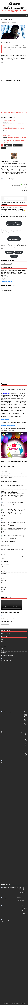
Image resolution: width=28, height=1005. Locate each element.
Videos (2, 591)
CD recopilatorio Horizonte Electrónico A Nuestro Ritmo (13, 470)
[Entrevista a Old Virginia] (13, 660)
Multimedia (3, 582)
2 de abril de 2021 (6, 22)
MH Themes (23, 1003)
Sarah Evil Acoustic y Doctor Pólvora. (25, 716)
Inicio (2, 639)
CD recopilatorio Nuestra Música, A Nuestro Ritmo (12, 473)
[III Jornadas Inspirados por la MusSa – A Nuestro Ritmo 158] (13, 921)
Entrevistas (17, 513)
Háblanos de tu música (8, 285)
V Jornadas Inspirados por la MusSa (9, 481)
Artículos (10, 498)
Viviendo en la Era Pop (6, 594)
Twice (3, 148)
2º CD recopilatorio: (14, 223)
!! (13, 554)
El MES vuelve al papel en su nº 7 (8, 477)
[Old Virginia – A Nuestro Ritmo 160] (8, 898)
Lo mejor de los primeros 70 (14, 502)
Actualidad (3, 569)
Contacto (14, 256)
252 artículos (15, 161)
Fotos (2, 578)
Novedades (3, 587)
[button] (26, 15)
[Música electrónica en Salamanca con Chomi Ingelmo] (12, 732)
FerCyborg (13, 22)
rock (15, 145)
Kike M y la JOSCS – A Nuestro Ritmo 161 (22, 889)
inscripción (18, 252)
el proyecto (9, 252)
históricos (14, 498)
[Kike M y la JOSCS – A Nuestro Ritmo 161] (9, 887)
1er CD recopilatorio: (14, 238)
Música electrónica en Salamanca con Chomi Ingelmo (26, 740)
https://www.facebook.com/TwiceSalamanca (13, 128)
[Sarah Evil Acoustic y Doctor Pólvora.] (12, 711)
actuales (3, 566)
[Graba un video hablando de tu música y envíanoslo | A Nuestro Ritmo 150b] (13, 290)
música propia (8, 145)
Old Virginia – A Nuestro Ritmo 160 (21, 898)
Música (21, 513)
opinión (3, 589)
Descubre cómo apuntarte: (9, 279)
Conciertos (3, 573)
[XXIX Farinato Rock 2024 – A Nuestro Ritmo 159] (11, 906)
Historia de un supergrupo (13, 528)
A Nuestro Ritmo (12, 210)
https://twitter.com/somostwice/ (17, 132)
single (19, 145)
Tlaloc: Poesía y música (13, 535)
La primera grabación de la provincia (16, 521)
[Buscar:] (14, 198)
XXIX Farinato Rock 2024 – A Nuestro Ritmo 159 (24, 909)
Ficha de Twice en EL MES (9, 120)
